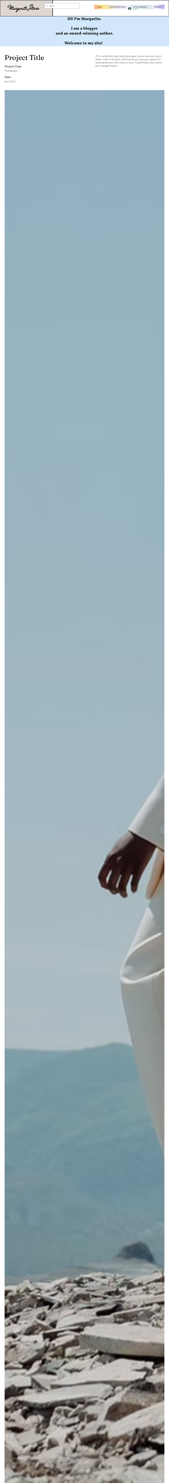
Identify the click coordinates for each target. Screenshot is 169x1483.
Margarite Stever (24, 8)
